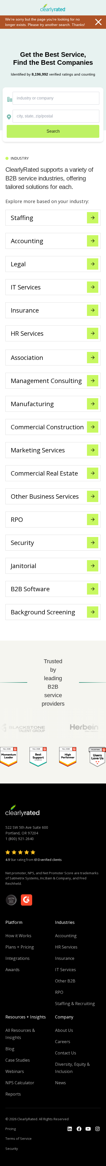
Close (98, 22)
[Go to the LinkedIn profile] (70, 1129)
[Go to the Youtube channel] (88, 1129)
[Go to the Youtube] (79, 1129)
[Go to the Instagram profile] (97, 1129)
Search (53, 131)
